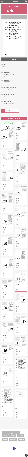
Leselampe (20, 435)
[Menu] (2, 1)
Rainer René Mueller (10, 87)
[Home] (26, 1)
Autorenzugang (6, 432)
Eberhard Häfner (9, 94)
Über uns (5, 435)
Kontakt (5, 439)
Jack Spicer (7, 72)
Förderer (13, 435)
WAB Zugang (16, 432)
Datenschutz (13, 439)
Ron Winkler (7, 101)
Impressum (21, 439)
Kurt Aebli (7, 80)
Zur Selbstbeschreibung (12, 110)
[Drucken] (8, 10)
